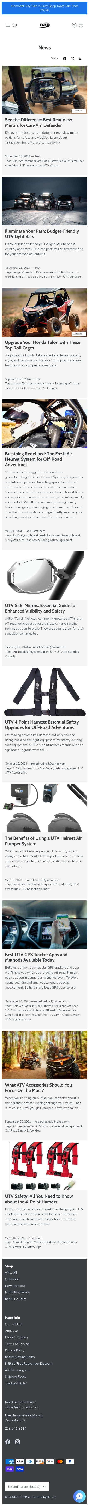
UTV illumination (52, 277)
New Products (15, 1286)
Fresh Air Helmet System (54, 535)
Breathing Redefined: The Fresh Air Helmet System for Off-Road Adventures (38, 459)
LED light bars (64, 272)
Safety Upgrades (65, 768)
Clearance (12, 1279)
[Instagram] (17, 1441)
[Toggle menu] (7, 25)
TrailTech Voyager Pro (32, 1015)
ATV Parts (41, 1126)
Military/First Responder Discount (29, 1363)
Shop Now (56, 6)
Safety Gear (33, 1131)
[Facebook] (8, 1441)
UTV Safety (12, 1247)
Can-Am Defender (24, 161)
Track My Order (16, 1383)
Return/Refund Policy (20, 1357)
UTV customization (25, 388)
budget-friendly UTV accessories (34, 272)
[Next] (82, 8)
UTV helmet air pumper (35, 889)
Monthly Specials (17, 1292)
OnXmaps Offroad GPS (46, 1010)
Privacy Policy (14, 1350)
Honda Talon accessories (29, 384)
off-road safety (31, 277)
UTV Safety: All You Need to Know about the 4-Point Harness (39, 1198)
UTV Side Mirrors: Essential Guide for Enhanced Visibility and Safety (41, 608)
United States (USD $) (24, 1487)
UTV (53, 652)
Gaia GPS (18, 1006)
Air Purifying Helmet (25, 535)
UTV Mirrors (51, 165)
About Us (11, 1331)
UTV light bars (72, 277)
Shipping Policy (15, 1377)
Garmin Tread (33, 1006)
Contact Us (13, 1324)
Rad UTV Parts (67, 161)
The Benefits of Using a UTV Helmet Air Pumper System (43, 840)
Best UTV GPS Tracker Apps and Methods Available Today (36, 957)
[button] (79, 1496)
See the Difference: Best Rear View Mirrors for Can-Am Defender (38, 122)
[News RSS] (80, 58)
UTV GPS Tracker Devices (64, 1015)
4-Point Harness (23, 1242)
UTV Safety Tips (30, 1247)
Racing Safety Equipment (56, 540)
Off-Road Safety (47, 161)
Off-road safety (21, 1010)
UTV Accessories (31, 165)
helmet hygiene (42, 884)
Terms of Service (17, 1344)
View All (11, 1273)
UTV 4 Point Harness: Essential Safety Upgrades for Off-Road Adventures (42, 724)
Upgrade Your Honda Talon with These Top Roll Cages (42, 345)
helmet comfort (22, 884)
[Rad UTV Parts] (44, 25)
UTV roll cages (47, 388)
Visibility (10, 656)
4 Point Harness (23, 768)
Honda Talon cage (57, 384)
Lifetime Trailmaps (54, 1006)
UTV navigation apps (18, 1019)
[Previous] (7, 8)
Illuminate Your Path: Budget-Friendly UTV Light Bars (42, 233)
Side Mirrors (41, 652)
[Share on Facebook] (65, 58)
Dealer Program (16, 1337)
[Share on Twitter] (73, 58)
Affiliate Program (17, 1370)
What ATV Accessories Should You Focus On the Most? (38, 1087)
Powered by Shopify (44, 1497)
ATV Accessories (24, 1126)
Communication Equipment (65, 1126)
